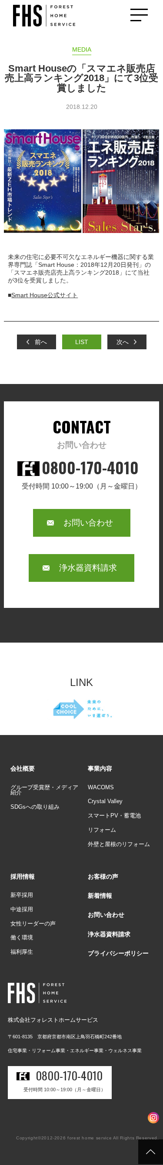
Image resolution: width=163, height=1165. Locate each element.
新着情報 (100, 895)
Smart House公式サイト (44, 295)
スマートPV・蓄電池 (114, 815)
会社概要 (22, 768)
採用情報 (22, 876)
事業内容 (100, 768)
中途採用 (21, 909)
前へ (41, 341)
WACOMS (101, 787)
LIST (81, 341)
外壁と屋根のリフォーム (119, 844)
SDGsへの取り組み (35, 807)
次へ (122, 341)
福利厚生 (21, 951)
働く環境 (21, 937)
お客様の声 (103, 876)
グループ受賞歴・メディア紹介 (44, 790)
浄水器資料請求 (88, 567)
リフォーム (102, 830)
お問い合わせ (88, 522)
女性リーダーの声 (33, 923)
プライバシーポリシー (118, 953)
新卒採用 (21, 895)
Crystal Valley (105, 801)
